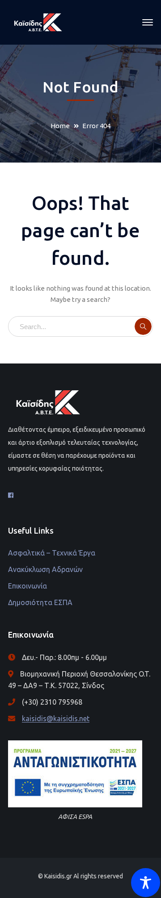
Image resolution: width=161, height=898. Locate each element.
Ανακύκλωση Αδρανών (45, 569)
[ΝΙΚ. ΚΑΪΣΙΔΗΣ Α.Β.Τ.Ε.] (38, 21)
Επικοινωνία (27, 586)
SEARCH (143, 326)
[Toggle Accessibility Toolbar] (145, 882)
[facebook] (10, 495)
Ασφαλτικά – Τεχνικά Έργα (51, 553)
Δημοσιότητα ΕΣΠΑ (40, 602)
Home (60, 125)
